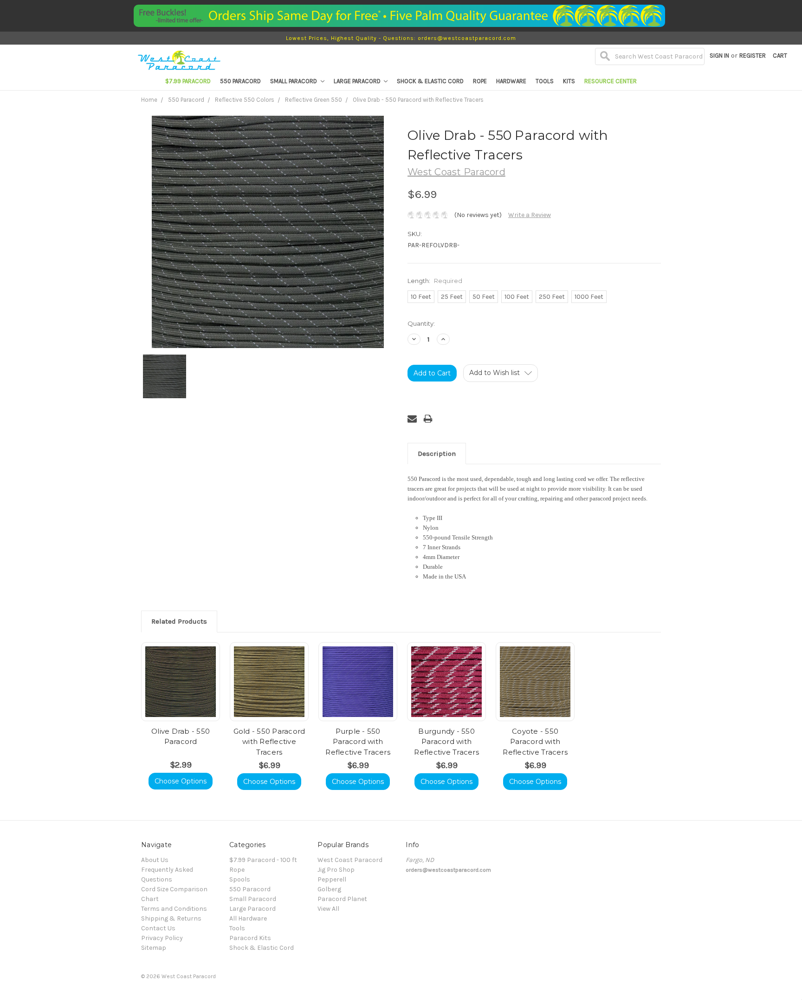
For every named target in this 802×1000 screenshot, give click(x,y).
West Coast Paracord (349, 860)
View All (328, 909)
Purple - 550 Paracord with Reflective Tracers (357, 742)
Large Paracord (358, 81)
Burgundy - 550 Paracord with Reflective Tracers (446, 742)
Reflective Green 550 (313, 99)
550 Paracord (240, 81)
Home (149, 99)
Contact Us (158, 928)
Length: (434, 280)
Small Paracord (294, 81)
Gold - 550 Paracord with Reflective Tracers (269, 742)
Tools (545, 81)
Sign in (719, 55)
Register (752, 55)
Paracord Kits (250, 938)
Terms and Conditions (174, 909)
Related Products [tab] (179, 621)
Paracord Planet (342, 899)
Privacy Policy (162, 938)
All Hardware (248, 918)
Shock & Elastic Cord (430, 81)
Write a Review (529, 215)
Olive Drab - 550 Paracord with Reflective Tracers (418, 99)
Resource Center (610, 81)
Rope (480, 81)
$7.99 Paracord (188, 81)
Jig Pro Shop (336, 870)
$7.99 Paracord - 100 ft (263, 860)
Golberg (329, 889)
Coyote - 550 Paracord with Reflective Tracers (535, 742)
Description (437, 453)
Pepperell (331, 879)
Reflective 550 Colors (244, 99)
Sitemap (153, 948)
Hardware (511, 81)
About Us (154, 860)
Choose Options (181, 781)
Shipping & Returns (171, 918)
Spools (239, 879)
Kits (569, 81)
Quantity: (421, 323)
